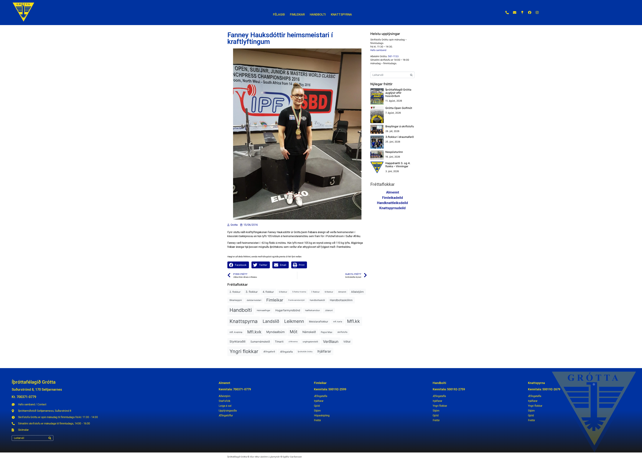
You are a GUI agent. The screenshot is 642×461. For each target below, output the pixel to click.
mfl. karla (337, 321)
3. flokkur (252, 291)
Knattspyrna (244, 321)
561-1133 (393, 56)
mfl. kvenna (236, 332)
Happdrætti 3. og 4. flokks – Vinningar (397, 164)
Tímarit (279, 341)
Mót (293, 331)
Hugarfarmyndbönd (287, 310)
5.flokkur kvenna (299, 292)
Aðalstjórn (357, 291)
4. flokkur (268, 291)
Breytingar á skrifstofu (399, 126)
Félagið (279, 14)
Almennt (342, 292)
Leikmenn (294, 321)
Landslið (271, 321)
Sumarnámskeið (260, 341)
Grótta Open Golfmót (398, 108)
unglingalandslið (310, 341)
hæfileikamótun (312, 310)
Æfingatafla (286, 351)
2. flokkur (235, 291)
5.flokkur (283, 292)
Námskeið (309, 332)
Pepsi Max (326, 332)
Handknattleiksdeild (392, 203)
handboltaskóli (317, 300)
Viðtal (346, 341)
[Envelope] (514, 12)
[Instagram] (537, 12)
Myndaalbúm (275, 332)
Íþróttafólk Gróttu (305, 352)
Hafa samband (378, 50)
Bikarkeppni (236, 300)
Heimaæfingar (263, 310)
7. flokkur (315, 292)
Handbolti (241, 310)
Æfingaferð (269, 351)
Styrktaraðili (237, 341)
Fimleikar (274, 300)
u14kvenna (293, 342)
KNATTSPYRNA (341, 14)
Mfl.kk (353, 321)
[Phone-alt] (507, 12)
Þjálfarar (324, 351)
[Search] (49, 438)
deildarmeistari (254, 300)
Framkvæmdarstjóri (296, 300)
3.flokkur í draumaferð (399, 137)
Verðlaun (330, 341)
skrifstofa (342, 332)
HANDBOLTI (318, 14)
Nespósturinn (394, 152)
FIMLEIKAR (297, 14)
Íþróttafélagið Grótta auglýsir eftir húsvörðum (398, 93)
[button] (238, 264)
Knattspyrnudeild (392, 208)
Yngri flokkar (244, 351)
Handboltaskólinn (341, 300)
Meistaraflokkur (318, 321)
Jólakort (329, 310)
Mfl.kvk (254, 331)
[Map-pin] (522, 12)
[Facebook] (529, 12)
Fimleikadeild (392, 198)
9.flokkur (329, 292)
